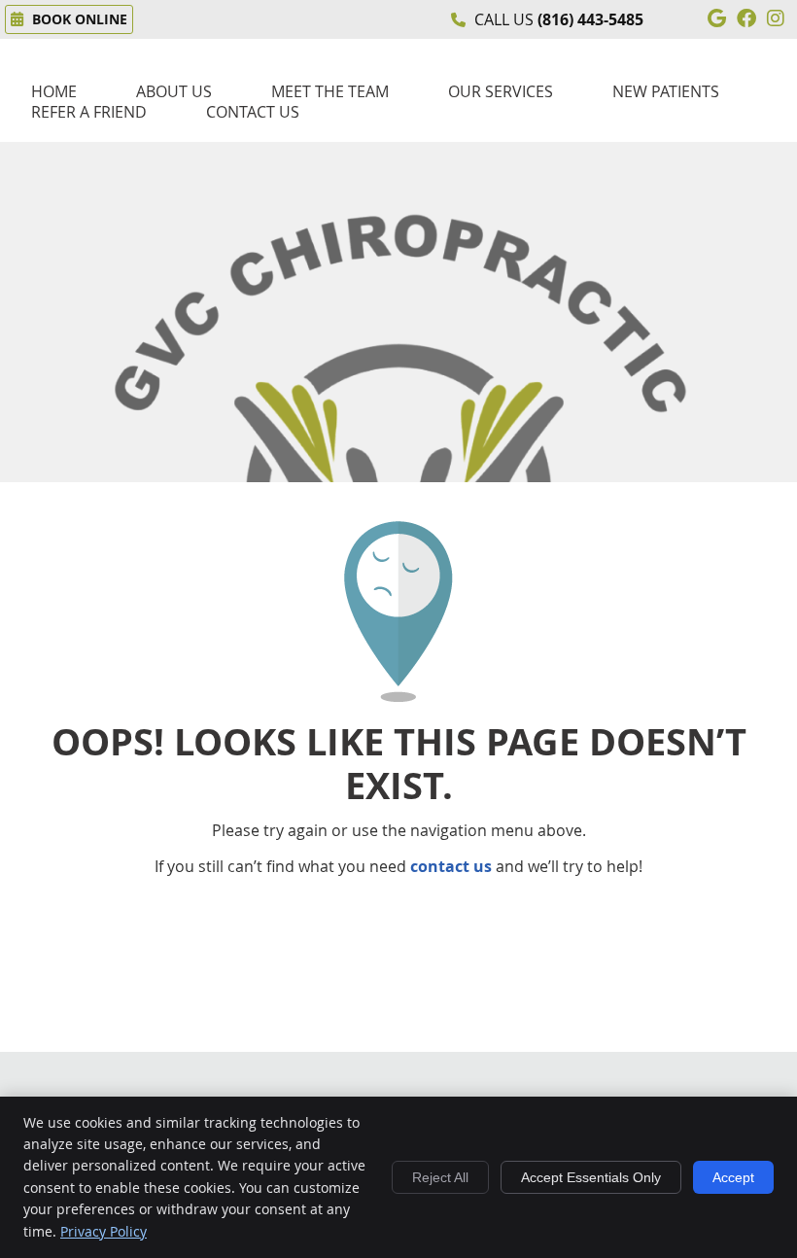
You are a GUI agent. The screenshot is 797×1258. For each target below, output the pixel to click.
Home (54, 92)
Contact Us (252, 112)
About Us (174, 92)
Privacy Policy (103, 1231)
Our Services (500, 92)
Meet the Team (330, 92)
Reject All (440, 1177)
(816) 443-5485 (590, 19)
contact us (451, 866)
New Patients (665, 92)
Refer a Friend (89, 112)
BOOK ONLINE (77, 19)
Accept (733, 1177)
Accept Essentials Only (591, 1177)
